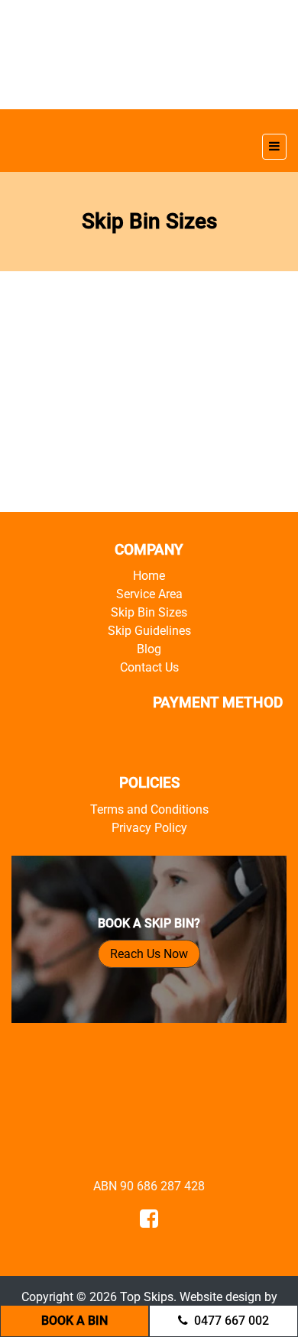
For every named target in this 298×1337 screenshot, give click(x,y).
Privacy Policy (149, 828)
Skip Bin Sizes (149, 612)
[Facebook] (149, 1222)
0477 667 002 (231, 1320)
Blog (149, 649)
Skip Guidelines (149, 630)
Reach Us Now (149, 954)
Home (149, 575)
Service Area (149, 594)
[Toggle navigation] (274, 147)
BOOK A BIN (74, 1320)
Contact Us (149, 667)
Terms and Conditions (149, 809)
